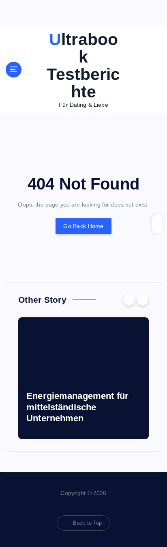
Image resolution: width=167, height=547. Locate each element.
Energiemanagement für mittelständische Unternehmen (77, 407)
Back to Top (87, 523)
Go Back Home (83, 226)
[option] (83, 378)
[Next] (143, 300)
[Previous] (129, 300)
